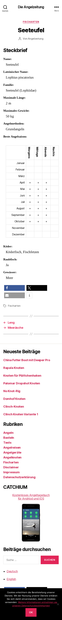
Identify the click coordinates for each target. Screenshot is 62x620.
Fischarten (31, 21)
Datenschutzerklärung (19, 477)
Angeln (8, 432)
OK (31, 612)
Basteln (8, 437)
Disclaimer (11, 467)
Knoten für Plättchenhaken (22, 375)
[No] (58, 604)
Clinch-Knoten (13, 406)
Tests (7, 442)
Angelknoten (12, 457)
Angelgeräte (12, 452)
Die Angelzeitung (31, 7)
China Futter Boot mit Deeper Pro (26, 360)
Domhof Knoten (14, 398)
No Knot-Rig (11, 391)
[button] (14, 288)
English (11, 579)
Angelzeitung (35, 38)
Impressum (11, 472)
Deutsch (12, 571)
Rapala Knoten (13, 368)
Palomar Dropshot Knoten (21, 383)
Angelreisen (12, 447)
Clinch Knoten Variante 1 (20, 414)
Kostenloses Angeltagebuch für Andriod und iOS (31, 496)
